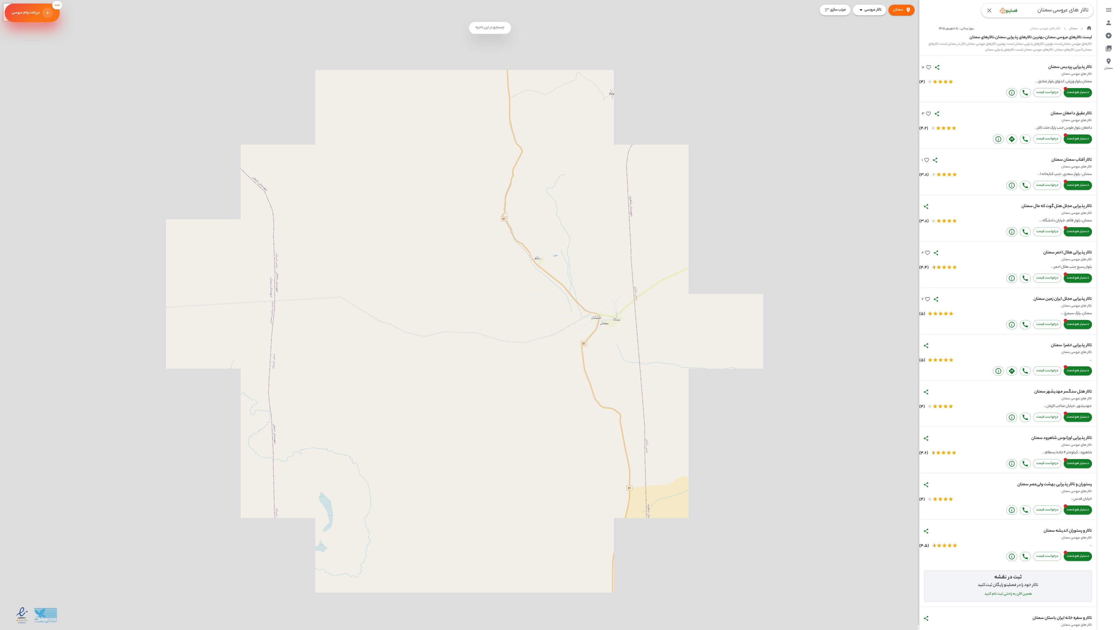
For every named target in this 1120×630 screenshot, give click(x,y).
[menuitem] (1108, 10)
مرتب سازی (838, 10)
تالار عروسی (872, 10)
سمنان (898, 10)
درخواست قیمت (1047, 92)
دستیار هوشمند (1078, 92)
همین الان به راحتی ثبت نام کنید (1008, 594)
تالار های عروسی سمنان (1076, 74)
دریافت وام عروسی (36, 10)
